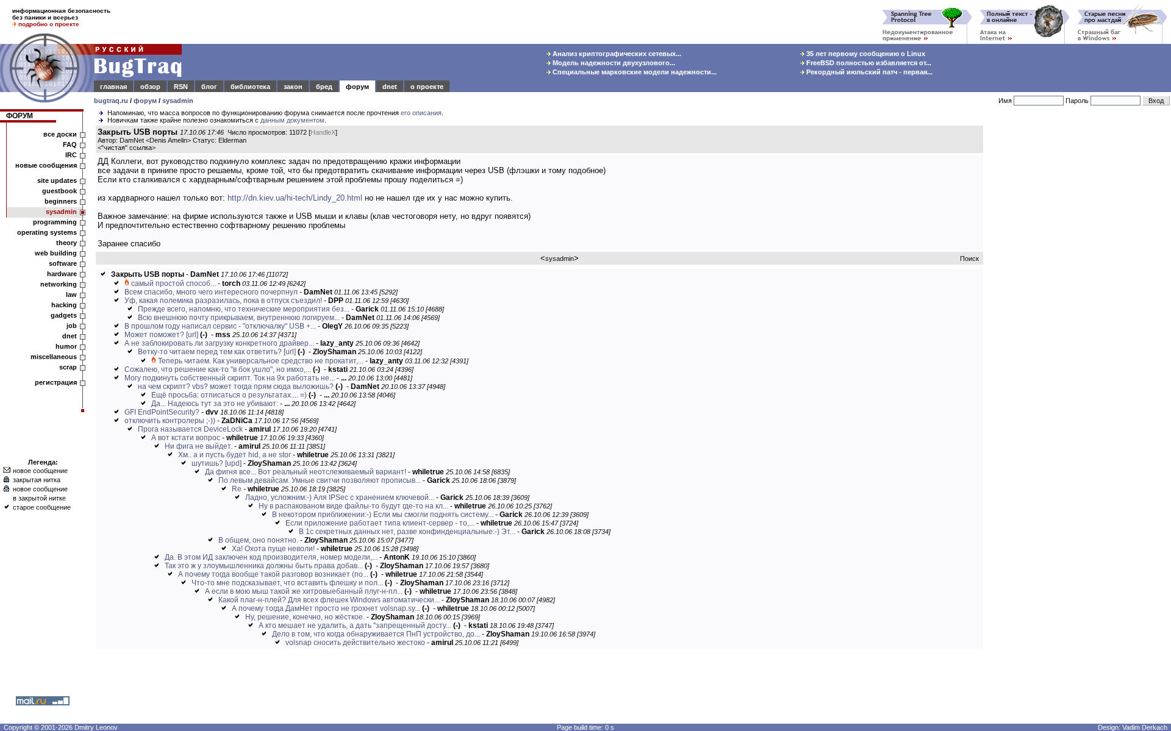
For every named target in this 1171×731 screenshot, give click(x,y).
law (71, 294)
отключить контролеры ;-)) (169, 420)
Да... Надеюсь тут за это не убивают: (214, 403)
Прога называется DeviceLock (190, 429)
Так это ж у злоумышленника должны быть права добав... (264, 566)
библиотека (250, 86)
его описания (421, 112)
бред (324, 86)
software (63, 263)
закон (293, 86)
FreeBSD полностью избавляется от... (867, 62)
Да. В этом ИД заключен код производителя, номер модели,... (271, 557)
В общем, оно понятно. (258, 540)
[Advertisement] (1079, 310)
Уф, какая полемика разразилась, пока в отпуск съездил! (223, 300)
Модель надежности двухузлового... (613, 62)
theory (66, 242)
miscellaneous (53, 356)
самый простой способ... (173, 283)
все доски (60, 134)
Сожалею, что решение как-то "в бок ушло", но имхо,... (217, 369)
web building (56, 253)
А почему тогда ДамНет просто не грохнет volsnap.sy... (326, 608)
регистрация (56, 382)
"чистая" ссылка (126, 147)
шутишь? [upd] (217, 463)
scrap (68, 367)
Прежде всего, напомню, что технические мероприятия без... (243, 309)
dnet (389, 86)
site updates (57, 180)
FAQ (70, 144)
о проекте (426, 86)
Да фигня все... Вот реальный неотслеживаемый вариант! (305, 472)
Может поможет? (154, 334)
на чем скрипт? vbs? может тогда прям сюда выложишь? (236, 386)
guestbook (59, 190)
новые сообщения (46, 165)
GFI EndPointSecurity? (161, 412)
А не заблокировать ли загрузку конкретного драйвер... (219, 343)
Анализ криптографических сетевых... (616, 53)
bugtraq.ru (111, 100)
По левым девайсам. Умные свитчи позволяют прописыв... (319, 480)
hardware (62, 273)
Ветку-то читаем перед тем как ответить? (210, 352)
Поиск (969, 258)
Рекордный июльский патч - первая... (868, 72)
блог (209, 86)
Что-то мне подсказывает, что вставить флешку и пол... (287, 583)
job (71, 325)
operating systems (47, 232)
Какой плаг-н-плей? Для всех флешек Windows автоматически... (329, 600)
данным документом (292, 120)
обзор (150, 86)
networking (58, 284)
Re (237, 489)
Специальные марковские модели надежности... (634, 72)
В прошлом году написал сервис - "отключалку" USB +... (220, 326)
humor (66, 346)
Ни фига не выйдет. (198, 446)
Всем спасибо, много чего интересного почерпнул (211, 292)
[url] (192, 334)
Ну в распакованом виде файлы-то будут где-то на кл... (353, 506)
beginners (61, 201)
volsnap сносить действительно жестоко (355, 642)
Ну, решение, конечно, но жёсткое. (305, 617)
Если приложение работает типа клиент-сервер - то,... (379, 523)
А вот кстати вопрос (185, 437)
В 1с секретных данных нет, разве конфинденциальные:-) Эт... (407, 531)
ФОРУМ (19, 116)
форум (357, 86)
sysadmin (177, 100)
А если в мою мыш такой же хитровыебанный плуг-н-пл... (304, 591)
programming (55, 222)
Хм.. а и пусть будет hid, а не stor (234, 455)
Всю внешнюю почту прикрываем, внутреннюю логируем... (239, 317)
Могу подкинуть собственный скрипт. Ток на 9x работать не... (229, 378)
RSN (181, 86)
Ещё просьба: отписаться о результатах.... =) (229, 395)
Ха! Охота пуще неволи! (273, 548)
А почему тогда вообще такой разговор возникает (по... (273, 574)
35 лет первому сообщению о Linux (864, 53)
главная (113, 86)
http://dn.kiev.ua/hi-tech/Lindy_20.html (294, 197)
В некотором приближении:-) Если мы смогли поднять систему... (382, 514)
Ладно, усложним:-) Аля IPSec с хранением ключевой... (339, 497)
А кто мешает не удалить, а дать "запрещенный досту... (355, 625)
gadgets (64, 315)
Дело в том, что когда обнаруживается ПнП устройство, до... (376, 634)
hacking (64, 304)
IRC (71, 155)
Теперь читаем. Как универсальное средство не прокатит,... (260, 361)
